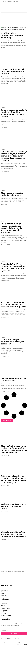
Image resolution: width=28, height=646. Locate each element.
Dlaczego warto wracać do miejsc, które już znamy (12, 194)
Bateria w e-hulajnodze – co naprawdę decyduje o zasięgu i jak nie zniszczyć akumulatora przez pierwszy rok (14, 479)
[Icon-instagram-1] (11, 578)
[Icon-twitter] (7, 578)
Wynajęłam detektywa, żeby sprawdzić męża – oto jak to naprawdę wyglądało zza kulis (13, 534)
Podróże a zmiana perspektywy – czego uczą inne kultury (12, 35)
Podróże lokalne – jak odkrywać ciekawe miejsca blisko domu (12, 341)
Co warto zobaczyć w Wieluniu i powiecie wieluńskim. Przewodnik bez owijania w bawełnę (14, 113)
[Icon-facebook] (3, 578)
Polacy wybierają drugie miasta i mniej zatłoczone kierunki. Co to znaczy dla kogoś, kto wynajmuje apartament (11, 228)
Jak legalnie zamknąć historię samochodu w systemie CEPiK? (13, 506)
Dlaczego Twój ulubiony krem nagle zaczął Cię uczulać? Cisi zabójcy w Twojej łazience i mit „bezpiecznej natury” (14, 449)
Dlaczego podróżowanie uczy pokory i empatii (13, 379)
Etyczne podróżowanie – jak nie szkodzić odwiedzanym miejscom (12, 71)
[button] (14, 12)
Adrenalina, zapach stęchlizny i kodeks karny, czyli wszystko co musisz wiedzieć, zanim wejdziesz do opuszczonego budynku (14, 156)
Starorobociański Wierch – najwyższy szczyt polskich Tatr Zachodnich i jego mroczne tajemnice (13, 267)
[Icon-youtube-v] (15, 578)
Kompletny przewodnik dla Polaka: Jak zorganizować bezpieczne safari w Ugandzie (13, 304)
